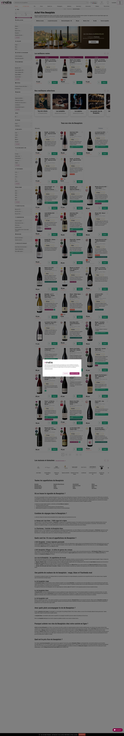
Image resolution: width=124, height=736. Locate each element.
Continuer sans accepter (49, 368)
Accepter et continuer (74, 373)
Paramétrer (66, 373)
